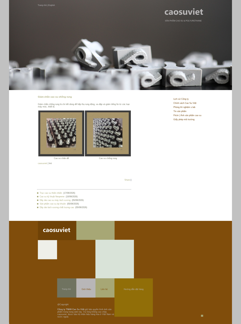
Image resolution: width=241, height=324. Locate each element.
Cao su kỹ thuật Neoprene (52, 196)
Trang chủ (42, 5)
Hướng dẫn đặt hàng (133, 289)
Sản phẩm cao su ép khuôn (53, 204)
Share (127, 180)
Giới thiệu (86, 289)
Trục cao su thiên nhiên (51, 193)
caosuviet (42, 163)
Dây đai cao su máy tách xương (55, 200)
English (51, 5)
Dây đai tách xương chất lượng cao (57, 207)
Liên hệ (104, 289)
